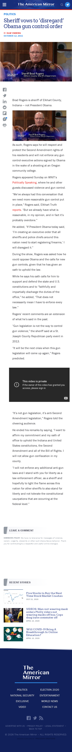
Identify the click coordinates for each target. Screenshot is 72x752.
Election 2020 (49, 689)
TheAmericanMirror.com (36, 672)
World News (49, 701)
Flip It (4, 113)
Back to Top (35, 729)
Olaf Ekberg (14, 33)
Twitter (35, 718)
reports (16, 210)
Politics (22, 689)
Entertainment (50, 695)
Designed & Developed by (36, 739)
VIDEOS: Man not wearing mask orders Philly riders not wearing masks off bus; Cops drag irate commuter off (47, 613)
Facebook (29, 718)
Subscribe (67, 4)
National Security (22, 695)
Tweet (4, 95)
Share (4, 89)
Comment (4, 119)
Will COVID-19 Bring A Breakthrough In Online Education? (42, 632)
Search (62, 4)
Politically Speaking (24, 182)
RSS (41, 718)
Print (4, 125)
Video (22, 707)
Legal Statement (54, 726)
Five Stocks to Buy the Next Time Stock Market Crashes (44, 594)
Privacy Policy (35, 726)
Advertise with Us (15, 726)
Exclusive (22, 701)
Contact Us (49, 707)
